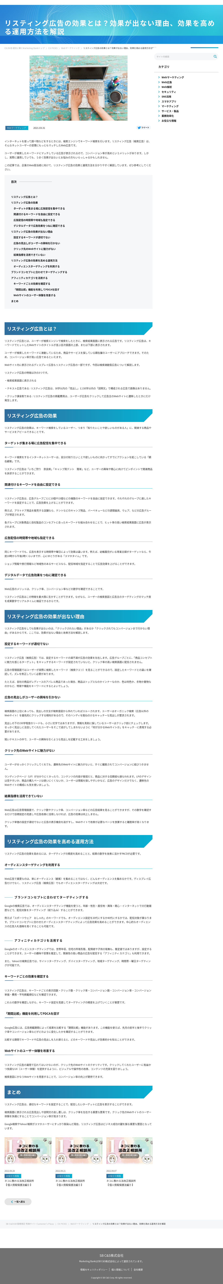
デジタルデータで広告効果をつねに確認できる (39, 225)
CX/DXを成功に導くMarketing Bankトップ (25, 48)
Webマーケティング (70, 48)
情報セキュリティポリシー (94, 1269)
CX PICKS (52, 48)
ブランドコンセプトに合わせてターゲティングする (39, 272)
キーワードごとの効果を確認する (32, 283)
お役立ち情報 (169, 120)
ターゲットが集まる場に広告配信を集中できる (39, 208)
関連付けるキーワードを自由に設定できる (37, 214)
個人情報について (121, 1269)
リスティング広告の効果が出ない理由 (32, 231)
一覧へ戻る (19, 1201)
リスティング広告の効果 (24, 202)
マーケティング (170, 106)
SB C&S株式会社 (112, 1255)
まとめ (14, 301)
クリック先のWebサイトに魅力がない (35, 249)
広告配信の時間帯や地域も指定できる (34, 220)
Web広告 (167, 82)
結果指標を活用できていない (29, 254)
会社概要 (138, 1269)
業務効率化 (168, 115)
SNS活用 (166, 96)
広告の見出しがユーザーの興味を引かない (37, 243)
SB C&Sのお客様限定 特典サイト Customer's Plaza (30, 1223)
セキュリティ (169, 91)
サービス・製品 (170, 111)
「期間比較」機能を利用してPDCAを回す (36, 289)
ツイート (145, 127)
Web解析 (167, 87)
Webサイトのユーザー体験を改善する (35, 295)
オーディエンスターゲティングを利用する (37, 266)
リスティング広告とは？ (24, 196)
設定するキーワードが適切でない (32, 237)
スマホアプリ (169, 101)
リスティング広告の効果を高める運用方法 (34, 260)
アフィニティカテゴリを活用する (29, 278)
